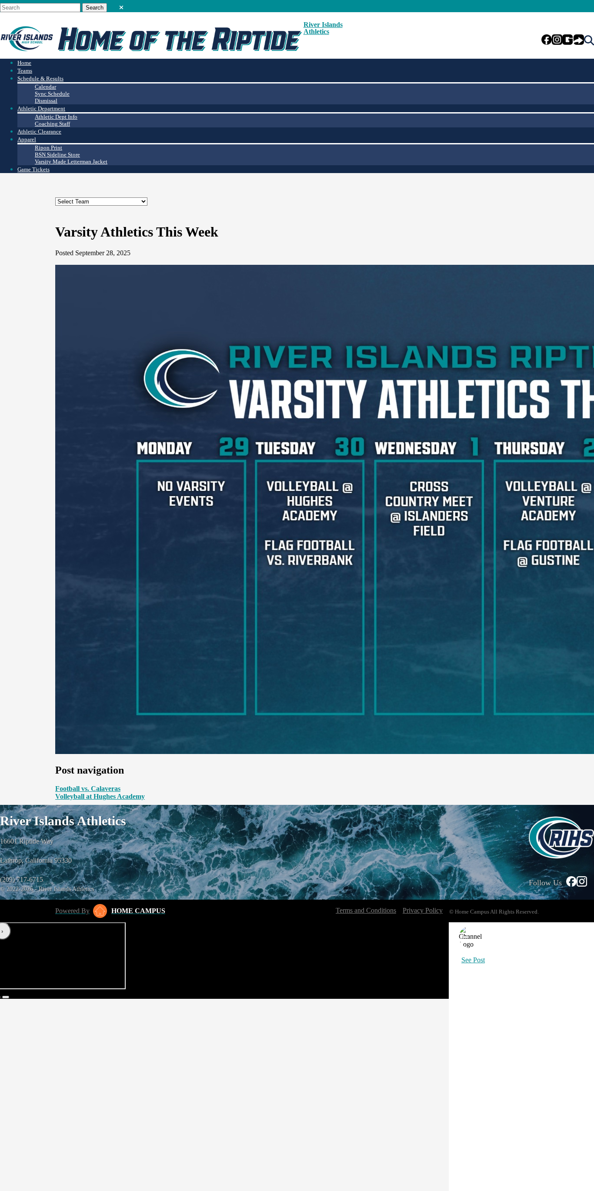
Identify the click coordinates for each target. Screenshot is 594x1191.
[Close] (465, 937)
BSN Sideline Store (57, 154)
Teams (24, 70)
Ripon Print (48, 147)
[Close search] (121, 5)
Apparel (26, 139)
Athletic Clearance (39, 131)
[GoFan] (573, 40)
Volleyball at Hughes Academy (100, 796)
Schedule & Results (40, 78)
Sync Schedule (52, 93)
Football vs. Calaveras (87, 788)
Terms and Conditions (366, 910)
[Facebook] (546, 40)
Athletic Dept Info (56, 116)
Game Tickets (33, 169)
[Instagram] (557, 40)
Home (24, 63)
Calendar (45, 86)
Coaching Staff (52, 123)
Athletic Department (41, 108)
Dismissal (46, 100)
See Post (473, 960)
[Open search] (589, 40)
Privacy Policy (423, 910)
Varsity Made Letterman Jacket (71, 161)
